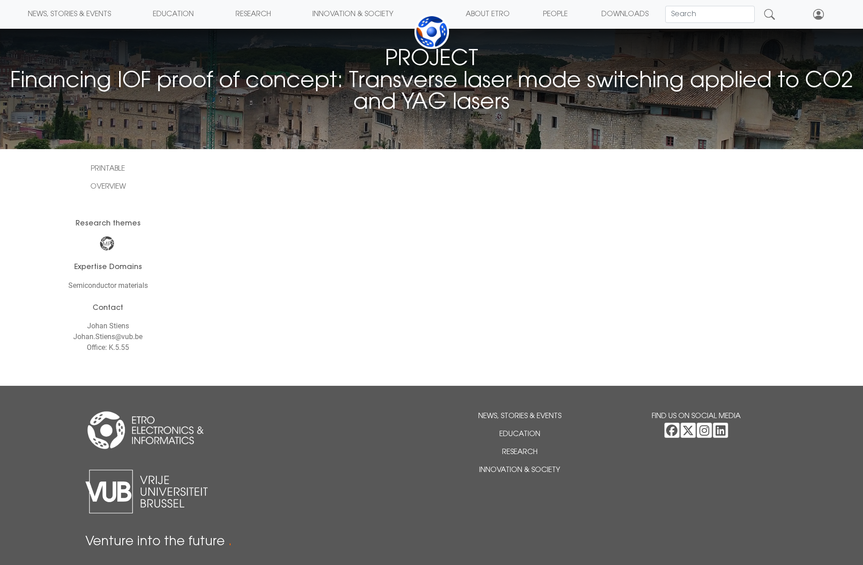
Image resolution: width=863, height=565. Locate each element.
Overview (108, 186)
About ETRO (488, 14)
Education (173, 14)
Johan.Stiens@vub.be (107, 336)
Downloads (625, 14)
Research (253, 14)
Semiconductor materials (108, 285)
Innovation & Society (352, 14)
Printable (108, 168)
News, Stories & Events (69, 14)
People (555, 14)
